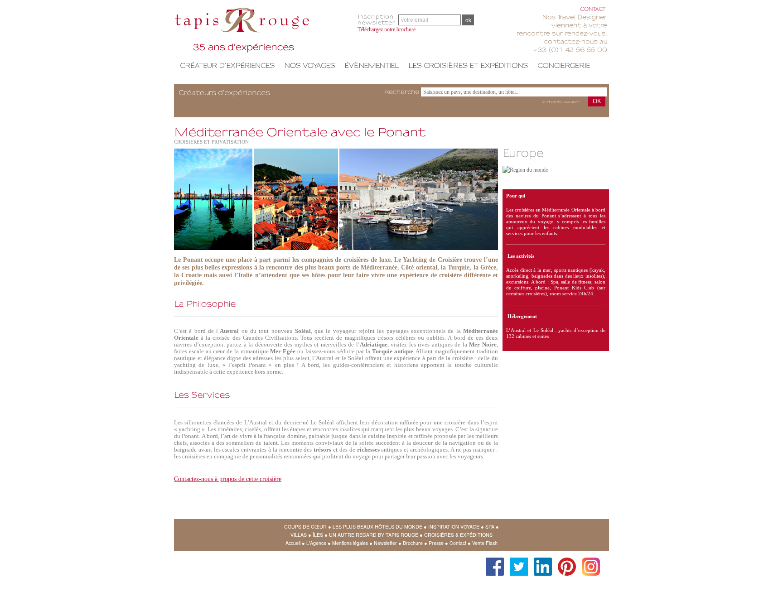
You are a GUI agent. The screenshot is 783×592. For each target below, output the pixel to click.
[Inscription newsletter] (378, 19)
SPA (489, 526)
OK (597, 101)
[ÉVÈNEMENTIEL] (371, 65)
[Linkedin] (540, 562)
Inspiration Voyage (453, 526)
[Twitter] (516, 562)
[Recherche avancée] (560, 102)
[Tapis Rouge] (262, 32)
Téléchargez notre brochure (387, 29)
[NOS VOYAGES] (309, 65)
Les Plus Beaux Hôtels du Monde (377, 526)
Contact (458, 542)
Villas (298, 534)
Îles (318, 534)
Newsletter (385, 542)
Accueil (292, 542)
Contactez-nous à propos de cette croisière (227, 479)
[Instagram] (588, 562)
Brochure (413, 542)
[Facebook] (492, 562)
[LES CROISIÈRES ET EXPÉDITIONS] (468, 65)
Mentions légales (350, 542)
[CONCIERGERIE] (564, 65)
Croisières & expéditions (458, 534)
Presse (436, 542)
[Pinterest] (564, 562)
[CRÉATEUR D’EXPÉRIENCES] (227, 65)
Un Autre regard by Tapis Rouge (373, 534)
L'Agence (316, 542)
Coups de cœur (305, 526)
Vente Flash (485, 542)
